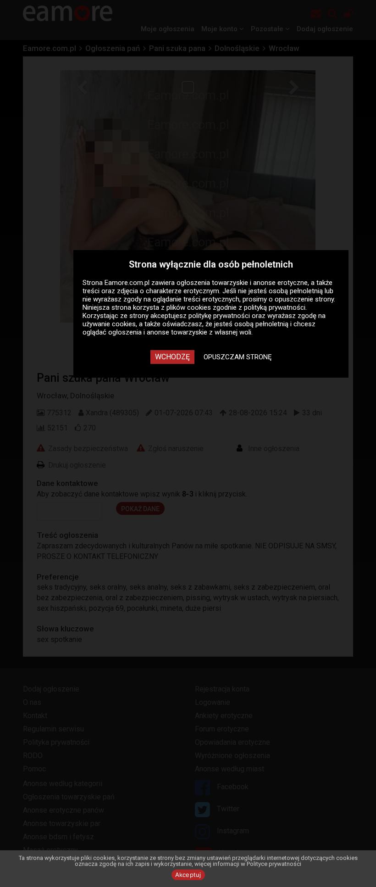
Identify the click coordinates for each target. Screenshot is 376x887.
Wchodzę (172, 356)
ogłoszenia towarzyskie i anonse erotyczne (242, 283)
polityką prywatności (274, 307)
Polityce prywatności (274, 863)
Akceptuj (188, 874)
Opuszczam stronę (238, 357)
